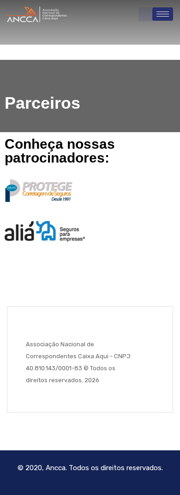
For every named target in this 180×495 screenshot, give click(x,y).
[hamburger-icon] (162, 14)
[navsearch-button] (145, 14)
